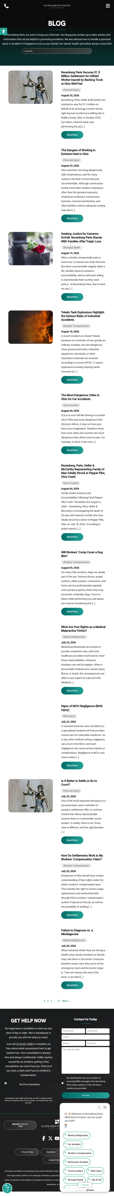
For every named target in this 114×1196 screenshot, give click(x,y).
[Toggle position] (99, 1107)
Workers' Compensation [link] (76, 326)
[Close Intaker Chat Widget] (105, 1107)
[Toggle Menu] (108, 5)
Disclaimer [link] (50, 1152)
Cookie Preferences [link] (57, 1160)
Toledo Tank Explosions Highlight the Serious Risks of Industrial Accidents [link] (82, 316)
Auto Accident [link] (70, 405)
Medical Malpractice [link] (74, 636)
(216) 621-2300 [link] (24, 1043)
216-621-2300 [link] (20, 1125)
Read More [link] (72, 135)
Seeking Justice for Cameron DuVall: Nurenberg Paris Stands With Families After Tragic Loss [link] (81, 237)
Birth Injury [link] (69, 716)
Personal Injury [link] (71, 89)
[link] (3, 31)
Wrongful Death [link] (71, 247)
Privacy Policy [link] (27, 1152)
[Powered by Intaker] (90, 1190)
